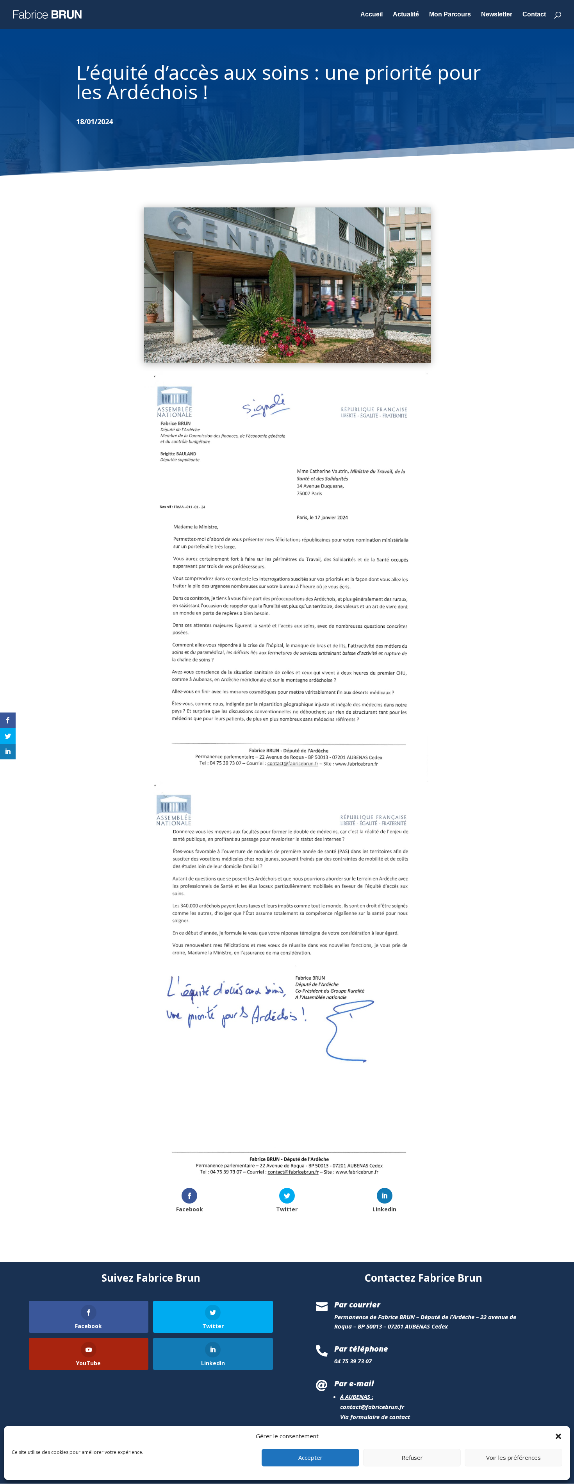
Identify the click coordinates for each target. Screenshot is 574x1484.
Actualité (406, 15)
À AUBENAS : (356, 1396)
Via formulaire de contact (375, 1417)
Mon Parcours (450, 15)
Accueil (371, 15)
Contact (534, 15)
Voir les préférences (513, 1458)
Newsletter (496, 15)
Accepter (310, 1458)
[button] (558, 1436)
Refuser (412, 1458)
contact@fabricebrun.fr (372, 1407)
